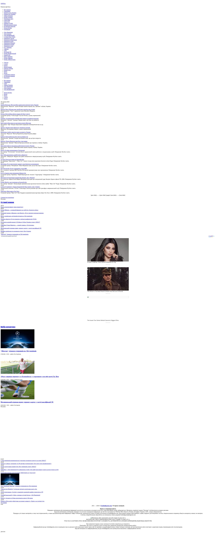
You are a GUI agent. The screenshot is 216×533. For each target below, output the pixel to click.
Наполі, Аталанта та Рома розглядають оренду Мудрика (17, 498)
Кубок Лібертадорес (10, 59)
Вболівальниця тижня (10, 25)
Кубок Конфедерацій (10, 53)
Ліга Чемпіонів (8, 32)
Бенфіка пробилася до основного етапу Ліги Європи (16, 231)
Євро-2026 (7, 20)
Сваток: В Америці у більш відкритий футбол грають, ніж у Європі (20, 186)
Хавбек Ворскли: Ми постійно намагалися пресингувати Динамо (19, 105)
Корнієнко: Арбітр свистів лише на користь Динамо (16, 132)
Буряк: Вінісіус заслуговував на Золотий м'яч (14, 182)
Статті (6, 64)
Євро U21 (7, 22)
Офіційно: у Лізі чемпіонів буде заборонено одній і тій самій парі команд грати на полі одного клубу (30, 469)
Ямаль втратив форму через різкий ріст (12, 207)
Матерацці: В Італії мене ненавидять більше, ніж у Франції (18, 177)
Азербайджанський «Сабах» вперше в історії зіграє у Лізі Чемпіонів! (20, 495)
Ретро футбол (8, 28)
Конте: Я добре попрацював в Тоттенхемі (13, 150)
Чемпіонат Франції (9, 43)
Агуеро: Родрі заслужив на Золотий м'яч (12, 159)
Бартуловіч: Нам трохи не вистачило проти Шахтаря (16, 123)
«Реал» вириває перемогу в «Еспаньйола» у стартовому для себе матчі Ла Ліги (30, 376)
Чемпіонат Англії (9, 38)
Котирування (8, 67)
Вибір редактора (8, 327)
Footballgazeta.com (106, 505)
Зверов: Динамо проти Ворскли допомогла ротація (15, 127)
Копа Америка (8, 56)
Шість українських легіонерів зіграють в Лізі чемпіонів (16, 216)
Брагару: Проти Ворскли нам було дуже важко (14, 141)
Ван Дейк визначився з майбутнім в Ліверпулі (14, 155)
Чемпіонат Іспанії (9, 44)
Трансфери (7, 11)
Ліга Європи (7, 34)
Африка (6, 49)
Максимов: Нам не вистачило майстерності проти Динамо (17, 146)
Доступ (6, 62)
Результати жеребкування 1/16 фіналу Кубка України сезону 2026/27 (20, 222)
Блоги (6, 65)
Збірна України (8, 16)
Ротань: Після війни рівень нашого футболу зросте (15, 114)
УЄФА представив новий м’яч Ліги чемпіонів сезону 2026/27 (18, 466)
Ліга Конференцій (9, 35)
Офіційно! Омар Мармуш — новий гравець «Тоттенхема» (17, 225)
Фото (5, 71)
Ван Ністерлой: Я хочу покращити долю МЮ (14, 168)
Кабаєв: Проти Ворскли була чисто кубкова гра (14, 136)
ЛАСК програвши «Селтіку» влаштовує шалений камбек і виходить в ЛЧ (22, 492)
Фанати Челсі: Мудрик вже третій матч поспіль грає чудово (18, 109)
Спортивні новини (9, 74)
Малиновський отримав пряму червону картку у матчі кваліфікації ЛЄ (21, 228)
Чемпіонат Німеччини (10, 40)
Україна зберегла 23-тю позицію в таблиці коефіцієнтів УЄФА (19, 219)
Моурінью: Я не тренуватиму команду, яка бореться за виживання (20, 164)
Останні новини (7, 202)
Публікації (7, 29)
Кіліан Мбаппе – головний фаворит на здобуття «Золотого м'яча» (19, 210)
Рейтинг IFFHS (8, 68)
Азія (5, 50)
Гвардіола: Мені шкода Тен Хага (10, 191)
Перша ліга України (9, 14)
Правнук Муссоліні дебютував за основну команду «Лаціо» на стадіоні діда (22, 501)
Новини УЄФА (8, 23)
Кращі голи (7, 70)
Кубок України (8, 17)
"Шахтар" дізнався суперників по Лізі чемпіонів (14, 234)
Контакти (7, 77)
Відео (5, 73)
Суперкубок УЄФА (9, 37)
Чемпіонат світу (8, 19)
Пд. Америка (8, 47)
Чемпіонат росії (8, 46)
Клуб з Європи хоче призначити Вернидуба (13, 173)
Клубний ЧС (7, 52)
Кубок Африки (8, 58)
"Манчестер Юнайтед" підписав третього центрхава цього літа (19, 489)
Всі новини (7, 9)
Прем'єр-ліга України (10, 12)
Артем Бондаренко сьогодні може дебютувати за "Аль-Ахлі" (18, 472)
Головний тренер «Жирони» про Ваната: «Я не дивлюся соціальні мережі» (22, 213)
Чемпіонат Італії (8, 41)
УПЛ (5, 83)
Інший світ (7, 55)
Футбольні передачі (9, 26)
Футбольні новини (9, 76)
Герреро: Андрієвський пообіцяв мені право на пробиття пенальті (20, 118)
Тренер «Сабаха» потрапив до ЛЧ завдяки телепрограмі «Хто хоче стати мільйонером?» (26, 463)
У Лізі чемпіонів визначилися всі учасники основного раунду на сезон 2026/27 (23, 460)
